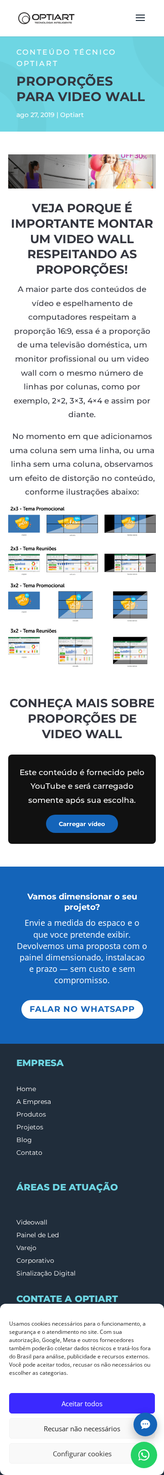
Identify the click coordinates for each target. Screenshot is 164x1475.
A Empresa (33, 1101)
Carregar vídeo (82, 823)
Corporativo (35, 1260)
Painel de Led (37, 1235)
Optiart (72, 115)
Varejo (26, 1248)
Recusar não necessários (82, 1428)
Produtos (31, 1114)
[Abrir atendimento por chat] (145, 1424)
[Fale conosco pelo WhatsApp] (144, 1455)
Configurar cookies (82, 1453)
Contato (29, 1152)
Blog (24, 1140)
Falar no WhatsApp (82, 1009)
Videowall (31, 1222)
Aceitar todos (82, 1403)
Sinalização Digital (46, 1273)
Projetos (29, 1127)
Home (26, 1089)
